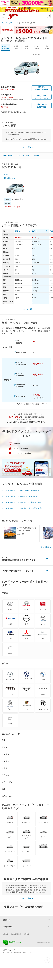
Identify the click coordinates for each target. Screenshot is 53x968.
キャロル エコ (8, 174)
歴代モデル (8, 155)
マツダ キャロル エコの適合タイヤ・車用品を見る (21, 502)
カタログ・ (5, 47)
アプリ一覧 (6, 952)
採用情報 (26, 934)
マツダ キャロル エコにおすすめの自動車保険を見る (22, 508)
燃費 (37, 155)
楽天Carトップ (7, 23)
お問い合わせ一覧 (16, 952)
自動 (47, 47)
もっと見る (26, 309)
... (15, 23)
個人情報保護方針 (16, 934)
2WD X (34, 231)
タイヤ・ (37, 47)
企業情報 (5, 934)
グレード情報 (24, 155)
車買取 (16, 47)
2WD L (17, 231)
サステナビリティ (28, 952)
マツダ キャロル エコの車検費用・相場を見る (19, 496)
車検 (26, 47)
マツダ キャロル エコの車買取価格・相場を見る (20, 491)
